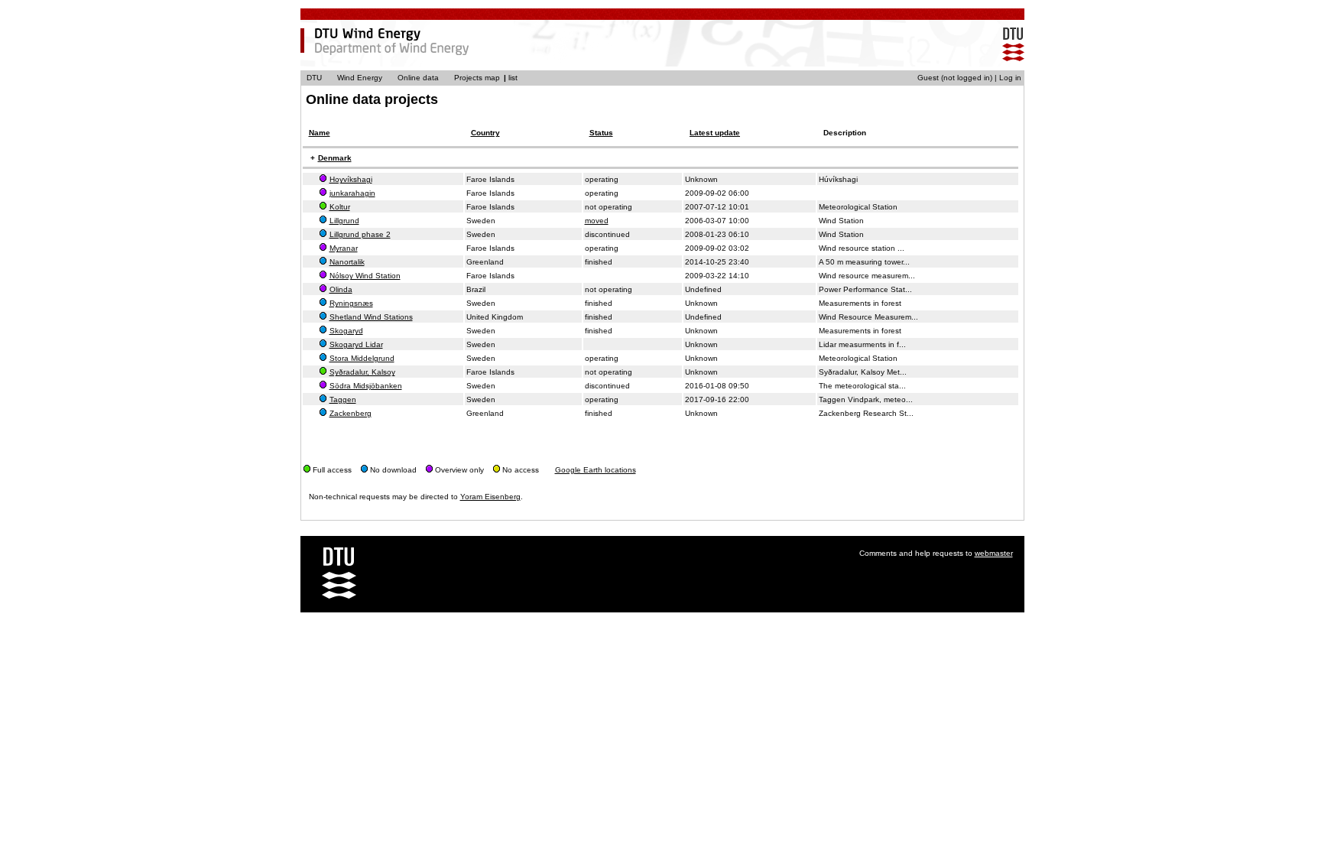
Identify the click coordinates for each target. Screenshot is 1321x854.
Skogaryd (346, 330)
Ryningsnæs (351, 303)
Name (319, 132)
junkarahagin (352, 193)
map (492, 77)
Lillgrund (344, 220)
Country (485, 132)
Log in (1010, 77)
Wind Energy (359, 77)
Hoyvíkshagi (350, 179)
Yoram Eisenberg (490, 496)
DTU (314, 77)
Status (601, 132)
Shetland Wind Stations (371, 317)
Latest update (715, 132)
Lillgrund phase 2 (360, 234)
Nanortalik (347, 262)
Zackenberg (350, 413)
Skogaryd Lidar (356, 344)
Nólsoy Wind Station (365, 275)
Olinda (340, 289)
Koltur (339, 207)
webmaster (994, 553)
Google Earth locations (595, 470)
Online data (418, 77)
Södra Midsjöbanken (365, 386)
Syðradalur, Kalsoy (362, 372)
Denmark (335, 158)
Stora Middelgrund (361, 358)
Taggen (342, 399)
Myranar (343, 248)
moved (597, 220)
